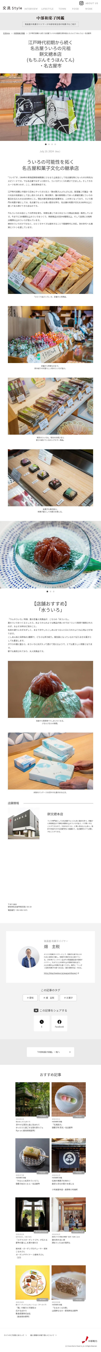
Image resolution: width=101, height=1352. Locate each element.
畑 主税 (50, 997)
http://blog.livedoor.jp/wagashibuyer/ (60, 973)
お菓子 (69, 997)
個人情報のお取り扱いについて (42, 1335)
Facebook (59, 1026)
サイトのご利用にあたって (14, 1335)
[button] (8, 110)
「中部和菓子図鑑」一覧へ (48, 1052)
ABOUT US (91, 3)
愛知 (31, 997)
